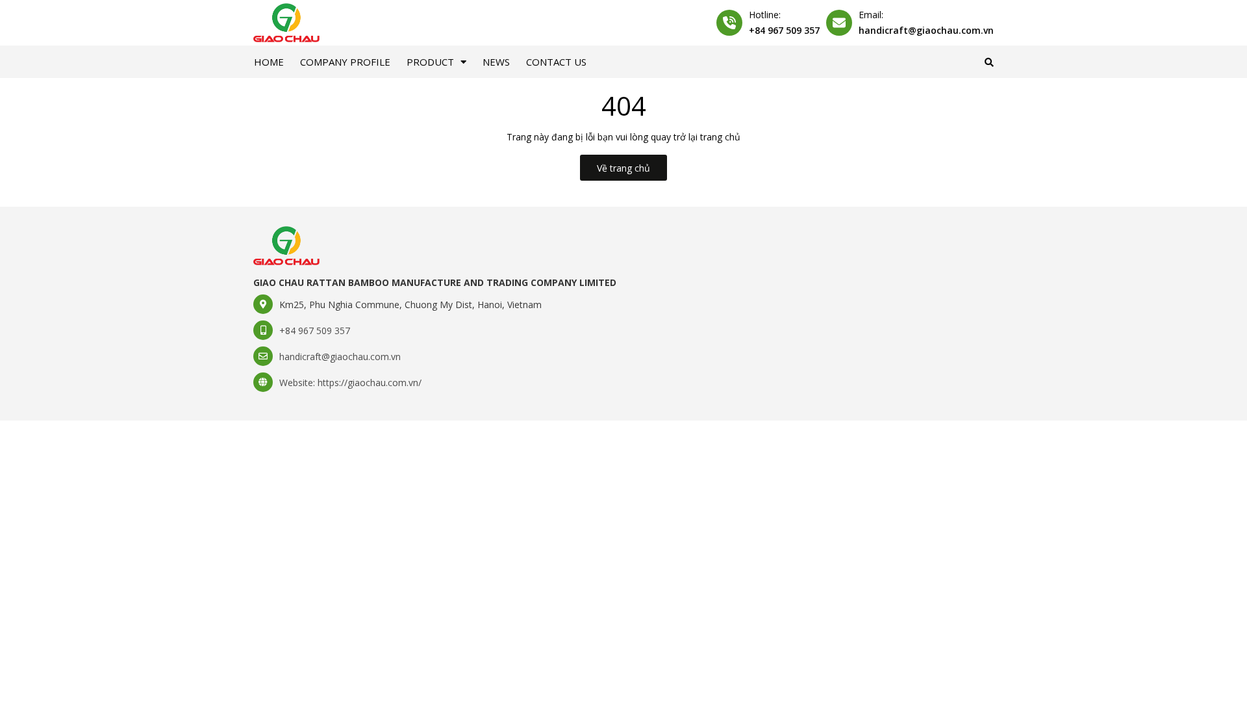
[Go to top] (1041, 670)
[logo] (286, 245)
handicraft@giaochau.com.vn (926, 30)
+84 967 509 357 (784, 30)
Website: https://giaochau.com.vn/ (350, 382)
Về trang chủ (623, 168)
